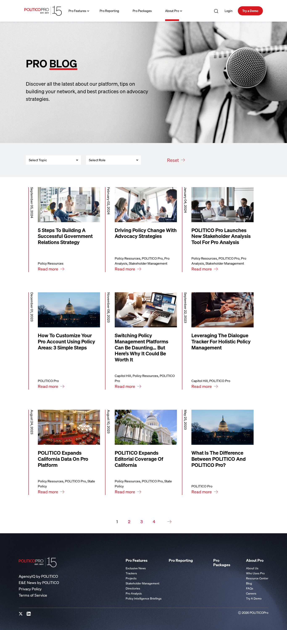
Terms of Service (33, 595)
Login (228, 11)
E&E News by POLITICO (39, 582)
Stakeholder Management (142, 583)
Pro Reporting (109, 11)
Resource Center (257, 578)
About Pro (172, 11)
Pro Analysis (134, 593)
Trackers (131, 573)
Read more (48, 269)
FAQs (249, 588)
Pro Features (77, 11)
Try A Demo (254, 598)
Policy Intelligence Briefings (144, 598)
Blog (249, 583)
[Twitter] (21, 614)
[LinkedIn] (29, 614)
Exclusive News (136, 568)
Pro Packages (142, 11)
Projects (131, 578)
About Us (252, 568)
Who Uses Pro (255, 573)
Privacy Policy (30, 589)
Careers (251, 593)
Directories (133, 588)
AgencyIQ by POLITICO (38, 576)
